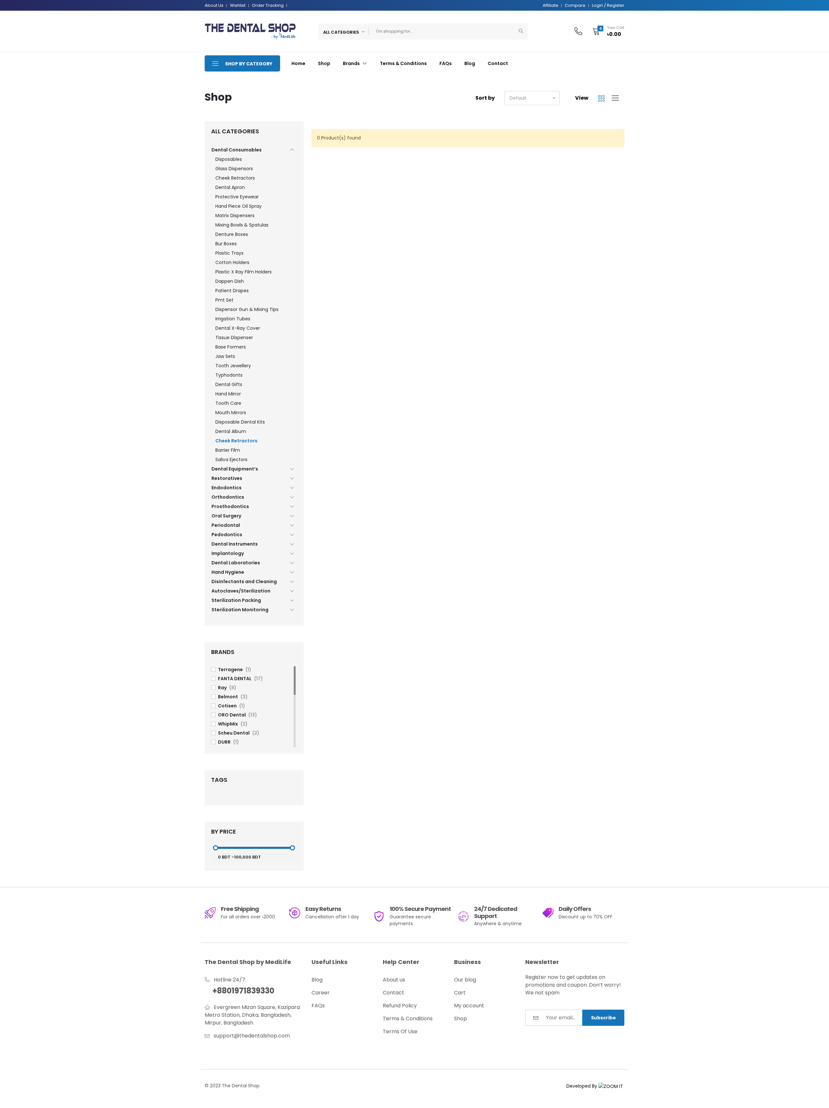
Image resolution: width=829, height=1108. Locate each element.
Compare (575, 5)
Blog (469, 63)
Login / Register (608, 5)
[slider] (215, 847)
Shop (324, 63)
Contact (498, 63)
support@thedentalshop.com (252, 1035)
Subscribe (603, 1017)
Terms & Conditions (403, 63)
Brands (352, 63)
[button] (606, 31)
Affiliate (550, 5)
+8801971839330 (243, 990)
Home (298, 63)
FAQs (445, 63)
